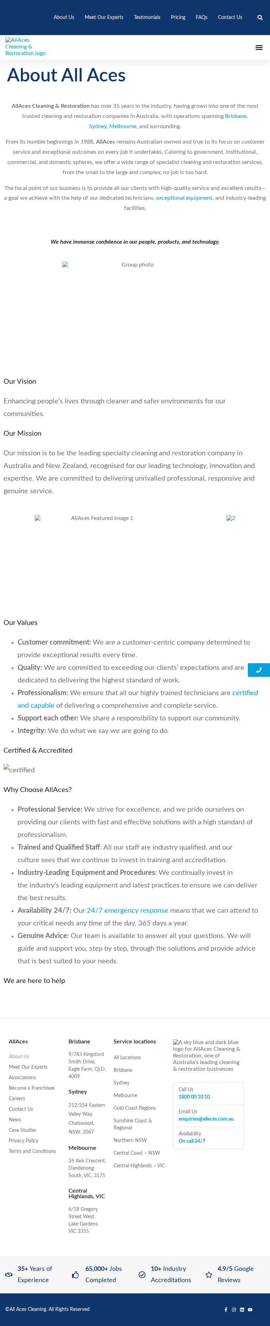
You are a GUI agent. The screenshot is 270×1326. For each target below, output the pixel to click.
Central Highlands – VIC (139, 1165)
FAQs (201, 17)
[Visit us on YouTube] (250, 1309)
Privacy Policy (23, 1141)
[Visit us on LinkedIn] (242, 1309)
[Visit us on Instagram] (234, 1309)
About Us (64, 17)
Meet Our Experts (104, 17)
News (15, 1119)
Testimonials (147, 17)
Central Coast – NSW (137, 1153)
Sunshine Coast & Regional (133, 1124)
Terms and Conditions (32, 1151)
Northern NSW (130, 1140)
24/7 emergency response (127, 910)
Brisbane (235, 116)
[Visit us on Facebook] (226, 1309)
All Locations (127, 1057)
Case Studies (22, 1130)
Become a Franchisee (31, 1088)
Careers (17, 1098)
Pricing (178, 17)
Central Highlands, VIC (87, 1193)
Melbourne (122, 126)
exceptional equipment (184, 198)
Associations (22, 1077)
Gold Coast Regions (135, 1108)
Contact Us (230, 17)
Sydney (98, 126)
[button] (260, 17)
